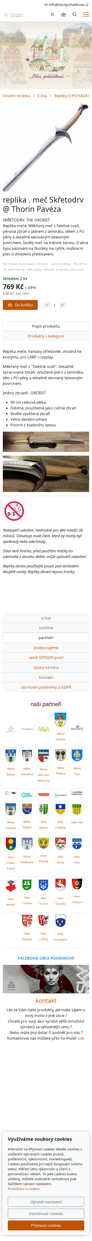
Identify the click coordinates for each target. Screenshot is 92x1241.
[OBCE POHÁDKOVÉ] (14, 14)
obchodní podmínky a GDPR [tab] (46, 687)
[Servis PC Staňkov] (77, 727)
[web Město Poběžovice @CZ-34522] (27, 842)
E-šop (42, 95)
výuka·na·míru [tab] (46, 667)
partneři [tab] (46, 637)
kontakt (46, 1000)
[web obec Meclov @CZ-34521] (43, 808)
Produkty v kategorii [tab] (46, 336)
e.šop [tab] (46, 617)
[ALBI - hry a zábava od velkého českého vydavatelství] (27, 795)
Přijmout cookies (46, 1225)
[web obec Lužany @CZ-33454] (44, 919)
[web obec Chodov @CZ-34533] (27, 884)
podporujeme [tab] (46, 647)
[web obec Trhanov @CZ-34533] (77, 883)
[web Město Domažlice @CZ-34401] (27, 755)
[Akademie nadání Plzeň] (43, 729)
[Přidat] (62, 305)
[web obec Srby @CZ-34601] (77, 843)
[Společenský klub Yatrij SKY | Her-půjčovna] (46, 978)
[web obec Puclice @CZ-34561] (43, 884)
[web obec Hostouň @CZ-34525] (10, 808)
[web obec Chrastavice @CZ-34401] (60, 920)
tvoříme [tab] (46, 627)
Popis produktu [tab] (46, 326)
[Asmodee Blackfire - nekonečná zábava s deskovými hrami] (11, 793)
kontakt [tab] (46, 677)
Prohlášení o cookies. (24, 1189)
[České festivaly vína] (27, 729)
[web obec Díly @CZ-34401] (77, 808)
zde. (81, 1038)
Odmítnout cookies (46, 1213)
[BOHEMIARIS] (11, 729)
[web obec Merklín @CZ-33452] (10, 884)
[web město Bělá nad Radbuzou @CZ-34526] (43, 756)
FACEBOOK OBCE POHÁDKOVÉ (46, 958)
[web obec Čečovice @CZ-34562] (27, 920)
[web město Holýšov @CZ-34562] (27, 808)
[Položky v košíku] (63, 14)
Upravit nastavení (46, 1201)
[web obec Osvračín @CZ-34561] (60, 884)
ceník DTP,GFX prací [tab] (46, 657)
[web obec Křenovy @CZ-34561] (43, 842)
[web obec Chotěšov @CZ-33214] (60, 808)
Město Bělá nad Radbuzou (44, 775)
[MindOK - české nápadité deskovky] (43, 795)
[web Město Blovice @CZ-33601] (10, 755)
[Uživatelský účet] (52, 14)
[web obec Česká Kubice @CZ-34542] (11, 843)
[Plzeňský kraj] (77, 793)
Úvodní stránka (16, 95)
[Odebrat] (46, 305)
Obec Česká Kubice (11, 863)
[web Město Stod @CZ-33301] (77, 754)
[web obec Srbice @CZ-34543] (60, 843)
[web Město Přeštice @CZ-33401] (60, 754)
